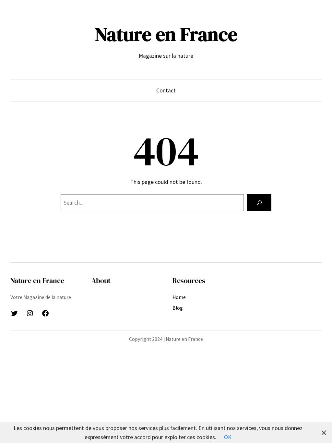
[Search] (259, 202)
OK (227, 437)
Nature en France (166, 34)
